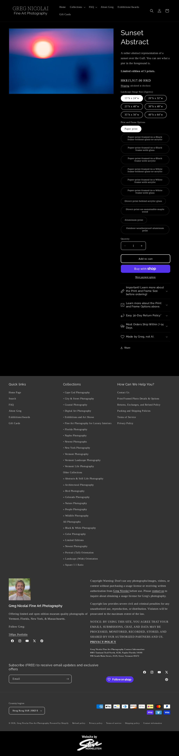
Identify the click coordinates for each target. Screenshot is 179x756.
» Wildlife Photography (76, 515)
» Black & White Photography (79, 528)
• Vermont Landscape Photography (82, 460)
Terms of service (113, 723)
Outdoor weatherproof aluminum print (145, 230)
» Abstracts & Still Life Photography (83, 478)
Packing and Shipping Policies (133, 411)
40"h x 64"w (155, 114)
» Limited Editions (73, 540)
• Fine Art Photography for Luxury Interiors (87, 423)
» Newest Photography (75, 546)
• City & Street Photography (78, 398)
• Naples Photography (75, 435)
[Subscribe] (67, 679)
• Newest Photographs (75, 441)
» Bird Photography (74, 491)
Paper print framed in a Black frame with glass (147, 150)
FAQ (11, 404)
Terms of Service (126, 417)
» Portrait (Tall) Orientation (78, 552)
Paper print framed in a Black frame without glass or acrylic (148, 139)
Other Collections (72, 472)
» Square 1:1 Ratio (73, 565)
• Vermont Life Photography (78, 466)
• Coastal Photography (75, 404)
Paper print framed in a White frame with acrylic (148, 182)
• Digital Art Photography (77, 411)
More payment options (145, 277)
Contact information (152, 723)
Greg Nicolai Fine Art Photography (33, 723)
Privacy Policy (125, 423)
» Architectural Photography (78, 485)
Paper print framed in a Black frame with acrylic (148, 160)
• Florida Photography (75, 429)
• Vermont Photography (76, 454)
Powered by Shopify (59, 723)
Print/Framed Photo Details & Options (138, 398)
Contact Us (123, 392)
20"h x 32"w (155, 98)
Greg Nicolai (121, 590)
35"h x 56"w (132, 114)
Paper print (131, 129)
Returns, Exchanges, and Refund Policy (138, 404)
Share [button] (127, 347)
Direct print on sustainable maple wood (145, 211)
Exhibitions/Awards (19, 417)
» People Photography (75, 509)
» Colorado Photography (76, 497)
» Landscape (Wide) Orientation (80, 558)
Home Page (15, 392)
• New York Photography (76, 447)
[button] (77, 7)
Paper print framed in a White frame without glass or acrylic (148, 171)
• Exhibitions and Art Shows (78, 417)
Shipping (125, 86)
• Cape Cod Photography (76, 392)
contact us (158, 590)
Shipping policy (132, 723)
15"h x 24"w (132, 98)
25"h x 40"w (132, 106)
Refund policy (78, 723)
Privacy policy (96, 723)
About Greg (15, 411)
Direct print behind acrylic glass (145, 202)
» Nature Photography (75, 503)
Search (12, 398)
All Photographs (72, 522)
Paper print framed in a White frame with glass (147, 192)
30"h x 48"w (155, 106)
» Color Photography (74, 534)
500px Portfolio (18, 634)
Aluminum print (136, 221)
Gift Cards (14, 423)
